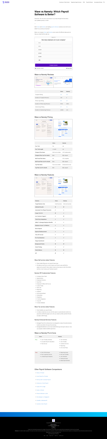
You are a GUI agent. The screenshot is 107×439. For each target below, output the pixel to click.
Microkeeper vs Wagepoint (43, 397)
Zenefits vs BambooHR (42, 400)
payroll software (55, 26)
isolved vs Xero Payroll (42, 404)
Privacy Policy (54, 432)
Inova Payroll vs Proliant (42, 376)
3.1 (67, 106)
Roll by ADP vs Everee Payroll (44, 379)
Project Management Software (53, 433)
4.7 (67, 100)
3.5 (67, 94)
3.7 (61, 106)
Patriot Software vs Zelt (42, 393)
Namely (43, 26)
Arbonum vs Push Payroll (42, 383)
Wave (38, 26)
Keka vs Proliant (40, 372)
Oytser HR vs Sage (41, 386)
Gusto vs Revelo (40, 390)
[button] (104, 2)
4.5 (61, 100)
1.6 (61, 94)
